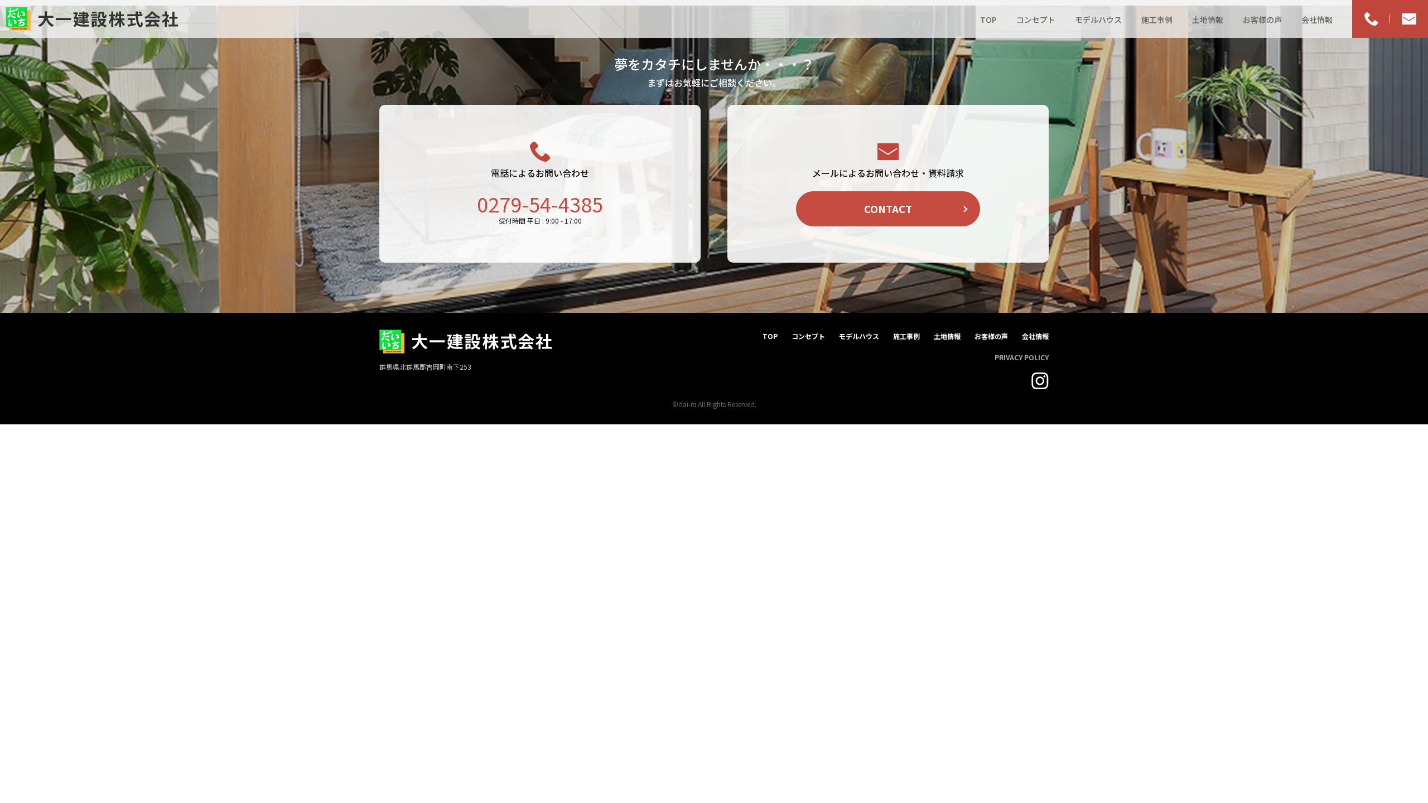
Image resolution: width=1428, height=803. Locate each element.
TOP (988, 19)
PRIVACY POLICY (1022, 357)
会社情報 (1317, 19)
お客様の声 (1262, 19)
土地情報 (1207, 19)
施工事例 (1157, 19)
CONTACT (888, 208)
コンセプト (1035, 19)
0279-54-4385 (540, 203)
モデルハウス (1098, 19)
